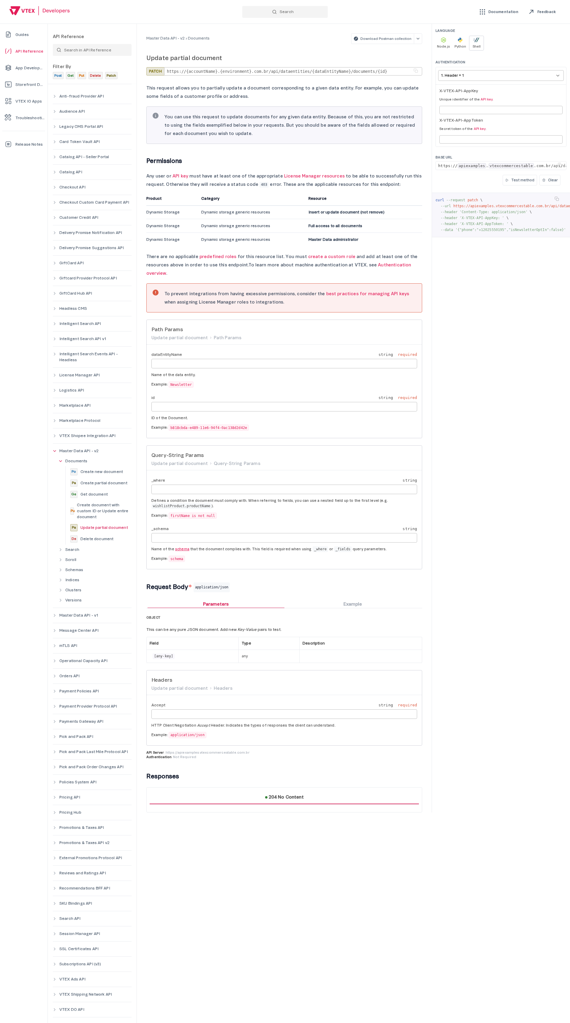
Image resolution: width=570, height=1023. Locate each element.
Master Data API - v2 (79, 450)
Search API (70, 918)
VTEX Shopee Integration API (87, 435)
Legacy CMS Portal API (81, 126)
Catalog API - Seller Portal (84, 156)
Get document (89, 494)
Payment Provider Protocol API (88, 706)
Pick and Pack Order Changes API (91, 766)
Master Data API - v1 (79, 615)
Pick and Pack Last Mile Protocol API (93, 751)
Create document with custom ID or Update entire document (100, 510)
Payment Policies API (79, 691)
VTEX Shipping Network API (85, 994)
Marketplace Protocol (79, 420)
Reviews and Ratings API (82, 873)
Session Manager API (79, 933)
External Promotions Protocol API (90, 857)
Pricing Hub (70, 812)
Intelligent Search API (80, 323)
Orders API (69, 675)
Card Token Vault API (79, 141)
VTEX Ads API (72, 979)
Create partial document (99, 482)
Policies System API (77, 782)
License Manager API (79, 375)
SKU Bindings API (75, 903)
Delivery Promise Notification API (90, 232)
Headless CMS (73, 308)
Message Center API (79, 630)
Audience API (72, 111)
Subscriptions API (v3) (80, 964)
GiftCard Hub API (75, 293)
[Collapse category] (54, 451)
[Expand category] (54, 96)
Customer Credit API (78, 217)
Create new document (97, 471)
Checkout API (72, 187)
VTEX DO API (71, 1009)
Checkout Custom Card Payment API (94, 202)
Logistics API (71, 390)
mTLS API (68, 645)
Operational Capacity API (83, 660)
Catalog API (70, 172)
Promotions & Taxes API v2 (84, 842)
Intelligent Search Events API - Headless (88, 356)
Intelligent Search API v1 (83, 338)
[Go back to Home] (40, 11)
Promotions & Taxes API (81, 827)
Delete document (92, 538)
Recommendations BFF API (84, 888)
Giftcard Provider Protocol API (88, 278)
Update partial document (100, 527)
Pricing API (69, 797)
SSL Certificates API (79, 948)
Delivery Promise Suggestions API (91, 247)
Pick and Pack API (76, 736)
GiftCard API (71, 262)
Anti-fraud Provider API (81, 96)
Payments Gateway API (81, 721)
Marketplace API (75, 405)
